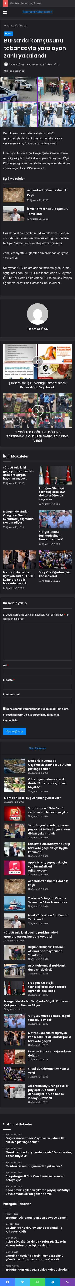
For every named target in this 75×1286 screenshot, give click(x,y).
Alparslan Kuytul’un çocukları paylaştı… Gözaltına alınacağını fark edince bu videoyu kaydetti (48, 1092)
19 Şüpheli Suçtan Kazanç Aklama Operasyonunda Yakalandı (46, 951)
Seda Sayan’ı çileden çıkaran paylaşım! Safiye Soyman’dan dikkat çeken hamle (49, 829)
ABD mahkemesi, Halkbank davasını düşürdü (46, 968)
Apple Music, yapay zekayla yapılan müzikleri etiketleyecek (47, 867)
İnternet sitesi (11, 694)
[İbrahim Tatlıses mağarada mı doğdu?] (14, 1057)
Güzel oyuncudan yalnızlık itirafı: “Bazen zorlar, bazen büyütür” (47, 783)
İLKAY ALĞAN (16, 64)
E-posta (9, 679)
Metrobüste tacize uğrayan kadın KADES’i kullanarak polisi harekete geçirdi (18, 577)
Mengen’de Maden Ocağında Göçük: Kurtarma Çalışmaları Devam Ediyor (18, 517)
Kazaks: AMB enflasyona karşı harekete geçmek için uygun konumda (49, 848)
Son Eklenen (37, 748)
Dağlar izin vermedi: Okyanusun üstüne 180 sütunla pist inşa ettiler (49, 765)
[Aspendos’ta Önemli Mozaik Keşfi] (13, 195)
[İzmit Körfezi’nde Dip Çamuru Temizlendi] (13, 213)
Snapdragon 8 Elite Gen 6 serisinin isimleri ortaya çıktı (48, 810)
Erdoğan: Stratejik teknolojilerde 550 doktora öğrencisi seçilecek (52, 493)
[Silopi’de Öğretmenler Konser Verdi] (55, 559)
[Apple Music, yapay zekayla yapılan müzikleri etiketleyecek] (14, 868)
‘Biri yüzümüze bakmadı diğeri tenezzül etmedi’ (51, 535)
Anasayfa (12, 25)
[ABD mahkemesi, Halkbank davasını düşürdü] (14, 971)
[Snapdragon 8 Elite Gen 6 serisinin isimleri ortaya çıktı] (14, 813)
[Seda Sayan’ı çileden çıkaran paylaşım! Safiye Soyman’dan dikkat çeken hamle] (14, 830)
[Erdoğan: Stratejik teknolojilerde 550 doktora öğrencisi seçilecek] (55, 475)
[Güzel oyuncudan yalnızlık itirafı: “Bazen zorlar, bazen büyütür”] (14, 784)
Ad (5, 665)
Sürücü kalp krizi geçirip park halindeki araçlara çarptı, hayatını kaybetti (18, 473)
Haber (24, 25)
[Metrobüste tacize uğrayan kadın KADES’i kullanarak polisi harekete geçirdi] (19, 559)
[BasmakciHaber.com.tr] (37, 12)
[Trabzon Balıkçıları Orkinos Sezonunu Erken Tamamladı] (14, 903)
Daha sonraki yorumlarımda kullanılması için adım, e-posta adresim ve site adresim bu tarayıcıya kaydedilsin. (36, 714)
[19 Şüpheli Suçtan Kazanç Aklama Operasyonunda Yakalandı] (14, 952)
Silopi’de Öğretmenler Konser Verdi (54, 574)
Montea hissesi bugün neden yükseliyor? (34, 3)
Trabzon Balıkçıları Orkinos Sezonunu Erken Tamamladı (47, 900)
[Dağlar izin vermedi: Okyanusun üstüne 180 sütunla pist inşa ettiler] (14, 766)
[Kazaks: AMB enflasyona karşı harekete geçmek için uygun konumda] (14, 849)
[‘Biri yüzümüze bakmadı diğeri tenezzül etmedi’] (55, 519)
